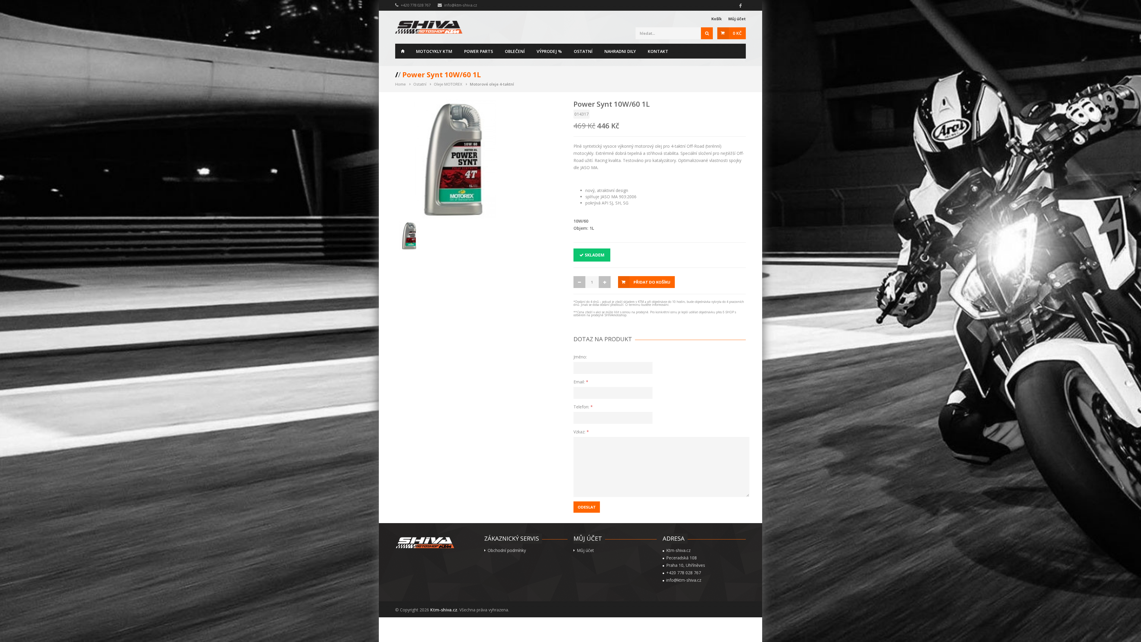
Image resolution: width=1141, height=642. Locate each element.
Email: (580, 382)
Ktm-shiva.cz (443, 610)
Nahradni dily (620, 51)
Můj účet (737, 18)
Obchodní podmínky (507, 550)
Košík (716, 18)
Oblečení (515, 51)
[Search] (707, 33)
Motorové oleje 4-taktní (492, 84)
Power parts (478, 51)
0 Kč (737, 33)
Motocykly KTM (434, 51)
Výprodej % (549, 51)
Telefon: (583, 407)
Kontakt (658, 51)
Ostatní (583, 51)
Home (402, 51)
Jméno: (580, 357)
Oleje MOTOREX (448, 84)
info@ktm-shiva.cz (460, 5)
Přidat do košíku (651, 282)
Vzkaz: (581, 432)
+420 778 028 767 (683, 572)
